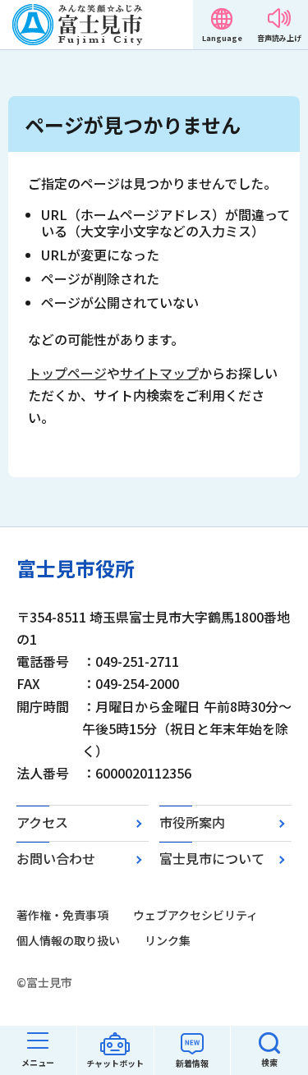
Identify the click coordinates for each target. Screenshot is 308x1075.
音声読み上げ (279, 38)
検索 (269, 1062)
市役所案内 (192, 822)
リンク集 (168, 940)
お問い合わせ (55, 858)
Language (222, 38)
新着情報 (192, 1063)
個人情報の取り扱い (68, 940)
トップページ (67, 373)
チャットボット (115, 1063)
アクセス (42, 822)
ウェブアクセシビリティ (195, 915)
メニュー (37, 1062)
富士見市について (211, 858)
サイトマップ (159, 373)
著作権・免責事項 (62, 915)
